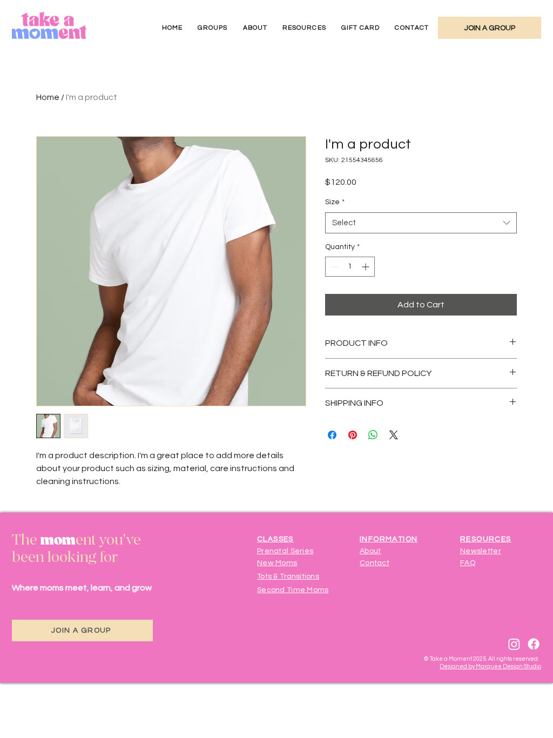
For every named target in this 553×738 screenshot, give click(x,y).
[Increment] (366, 266)
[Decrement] (333, 266)
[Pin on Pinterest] (352, 434)
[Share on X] (393, 434)
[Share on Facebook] (332, 434)
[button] (212, 28)
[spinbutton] (350, 266)
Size (335, 202)
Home (47, 97)
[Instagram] (514, 644)
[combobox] (421, 222)
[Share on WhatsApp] (373, 434)
